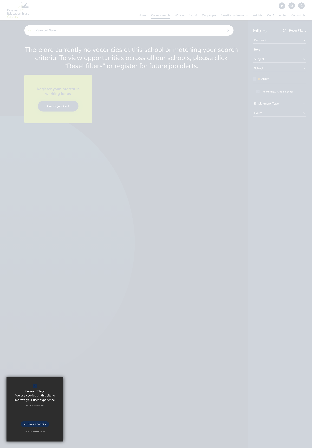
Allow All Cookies (35, 424)
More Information (35, 405)
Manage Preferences (35, 431)
